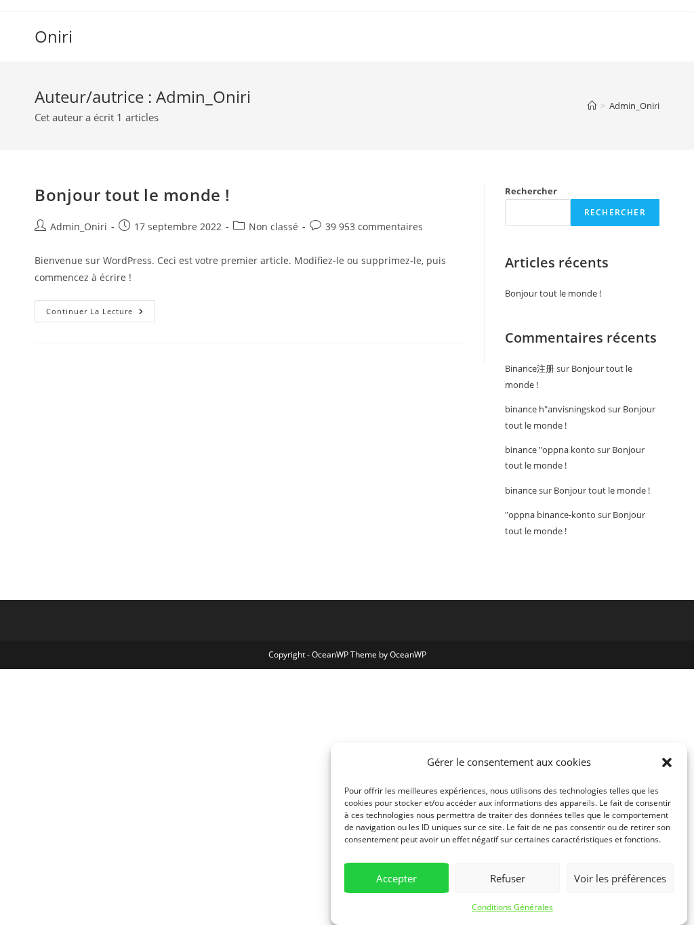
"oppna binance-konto (550, 515)
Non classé (273, 226)
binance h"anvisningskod (555, 409)
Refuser (507, 878)
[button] (667, 762)
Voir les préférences (620, 878)
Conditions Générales (512, 907)
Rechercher (531, 191)
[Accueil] (592, 106)
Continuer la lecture (100, 308)
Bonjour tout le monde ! (132, 195)
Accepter (396, 878)
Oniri (54, 36)
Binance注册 (529, 368)
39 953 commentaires (374, 226)
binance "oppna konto (550, 450)
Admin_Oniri (634, 106)
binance (521, 490)
